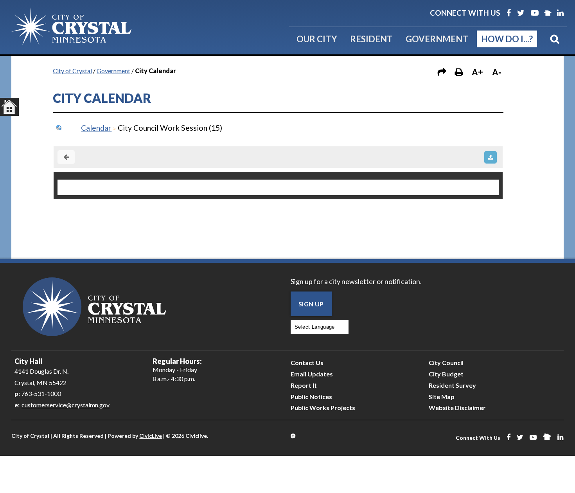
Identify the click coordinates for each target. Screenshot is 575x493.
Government (437, 39)
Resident (371, 39)
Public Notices (311, 396)
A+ (477, 72)
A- (496, 72)
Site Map (442, 396)
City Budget (446, 374)
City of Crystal (72, 70)
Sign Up (311, 304)
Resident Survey (452, 385)
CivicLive (150, 435)
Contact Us (307, 362)
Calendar (96, 127)
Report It (304, 385)
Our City (316, 39)
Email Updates (312, 374)
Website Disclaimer (457, 407)
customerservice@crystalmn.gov (66, 404)
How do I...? (507, 39)
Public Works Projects (323, 407)
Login (293, 436)
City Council (446, 362)
